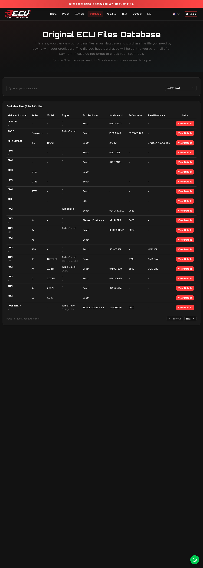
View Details (185, 123)
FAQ (149, 14)
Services (79, 14)
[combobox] (180, 88)
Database (95, 14)
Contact (137, 14)
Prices (65, 14)
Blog (124, 14)
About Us (112, 14)
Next (188, 318)
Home (53, 14)
